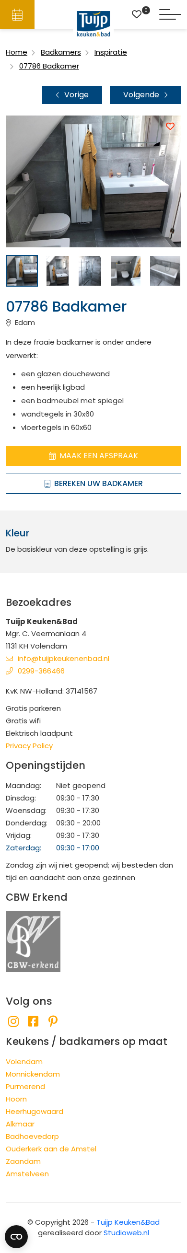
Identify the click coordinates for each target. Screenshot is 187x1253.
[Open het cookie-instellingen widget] (16, 1236)
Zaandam (23, 1161)
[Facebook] (32, 1021)
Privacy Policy (29, 746)
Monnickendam (33, 1074)
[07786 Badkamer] (22, 271)
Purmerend (25, 1086)
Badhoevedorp (32, 1136)
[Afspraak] (17, 14)
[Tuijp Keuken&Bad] (93, 23)
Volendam (24, 1061)
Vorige (76, 94)
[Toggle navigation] (170, 14)
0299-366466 (41, 671)
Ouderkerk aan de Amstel (51, 1149)
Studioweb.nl (126, 1233)
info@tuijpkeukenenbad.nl (63, 658)
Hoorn (16, 1099)
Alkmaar (20, 1124)
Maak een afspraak (98, 455)
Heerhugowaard (34, 1111)
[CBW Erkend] (33, 941)
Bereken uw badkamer (98, 483)
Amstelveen (27, 1174)
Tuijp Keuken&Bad (128, 1222)
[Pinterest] (53, 1021)
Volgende (141, 94)
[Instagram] (13, 1021)
